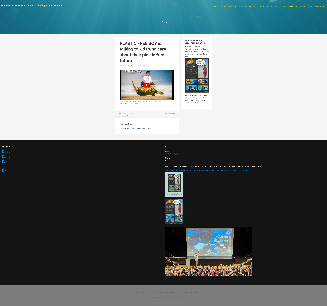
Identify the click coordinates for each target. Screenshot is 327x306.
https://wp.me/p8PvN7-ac (133, 103)
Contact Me (292, 6)
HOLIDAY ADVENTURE (247, 6)
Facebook (7, 162)
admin (132, 65)
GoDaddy (197, 297)
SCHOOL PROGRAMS (228, 6)
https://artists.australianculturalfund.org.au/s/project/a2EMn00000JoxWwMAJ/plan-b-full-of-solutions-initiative (206, 170)
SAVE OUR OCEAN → (172, 114)
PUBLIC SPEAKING (265, 6)
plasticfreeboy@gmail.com (175, 154)
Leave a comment (141, 65)
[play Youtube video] (147, 85)
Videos (302, 6)
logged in (132, 128)
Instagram (7, 152)
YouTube (7, 157)
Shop (283, 6)
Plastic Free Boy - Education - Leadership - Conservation (31, 5)
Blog (276, 6)
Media (310, 6)
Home (216, 6)
